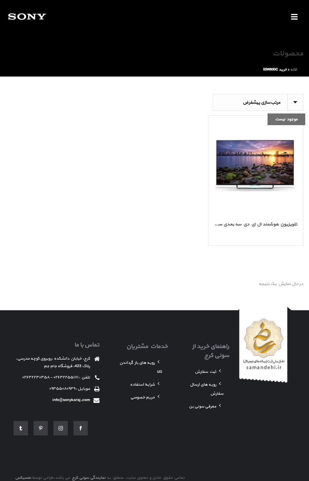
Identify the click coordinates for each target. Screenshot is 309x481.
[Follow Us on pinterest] (41, 428)
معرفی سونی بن (202, 406)
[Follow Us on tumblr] (21, 428)
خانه (293, 69)
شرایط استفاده (142, 384)
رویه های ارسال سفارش (206, 389)
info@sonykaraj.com (71, 400)
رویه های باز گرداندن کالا (140, 367)
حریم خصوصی (142, 397)
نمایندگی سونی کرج (88, 478)
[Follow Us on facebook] (80, 428)
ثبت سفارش (205, 372)
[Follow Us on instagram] (61, 428)
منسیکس (23, 478)
